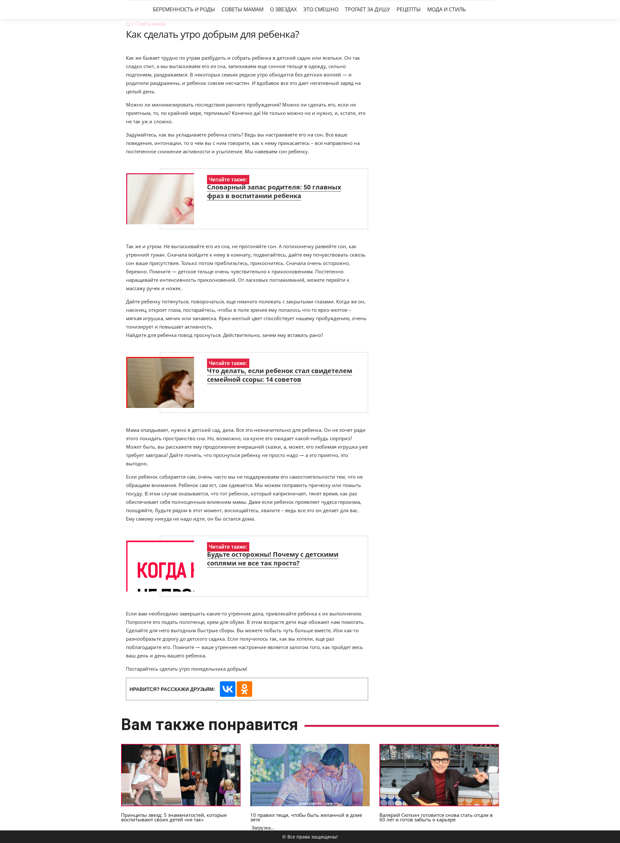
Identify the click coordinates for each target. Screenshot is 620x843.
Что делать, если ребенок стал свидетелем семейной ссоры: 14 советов (279, 375)
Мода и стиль (446, 9)
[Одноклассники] (244, 689)
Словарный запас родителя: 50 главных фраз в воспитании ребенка (274, 191)
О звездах (283, 9)
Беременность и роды (184, 9)
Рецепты (409, 9)
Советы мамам (243, 9)
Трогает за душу (367, 9)
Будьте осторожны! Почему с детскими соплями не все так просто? (272, 558)
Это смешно (320, 9)
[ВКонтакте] (227, 689)
